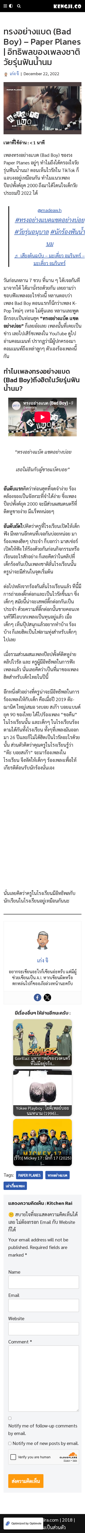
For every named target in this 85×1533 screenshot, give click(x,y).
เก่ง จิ (14, 73)
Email (13, 1295)
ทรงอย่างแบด (57, 1175)
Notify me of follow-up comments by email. (42, 1429)
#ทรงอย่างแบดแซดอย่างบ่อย (49, 220)
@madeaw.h (50, 210)
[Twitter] (47, 997)
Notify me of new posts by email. (46, 1443)
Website (16, 1318)
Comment (20, 1341)
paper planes (29, 1175)
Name (14, 1272)
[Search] (19, 6)
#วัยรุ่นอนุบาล (31, 231)
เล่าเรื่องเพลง (15, 1186)
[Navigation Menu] (5, 6)
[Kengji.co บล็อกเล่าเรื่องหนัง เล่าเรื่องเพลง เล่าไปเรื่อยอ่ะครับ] (67, 6)
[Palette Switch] (11, 6)
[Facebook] (37, 997)
